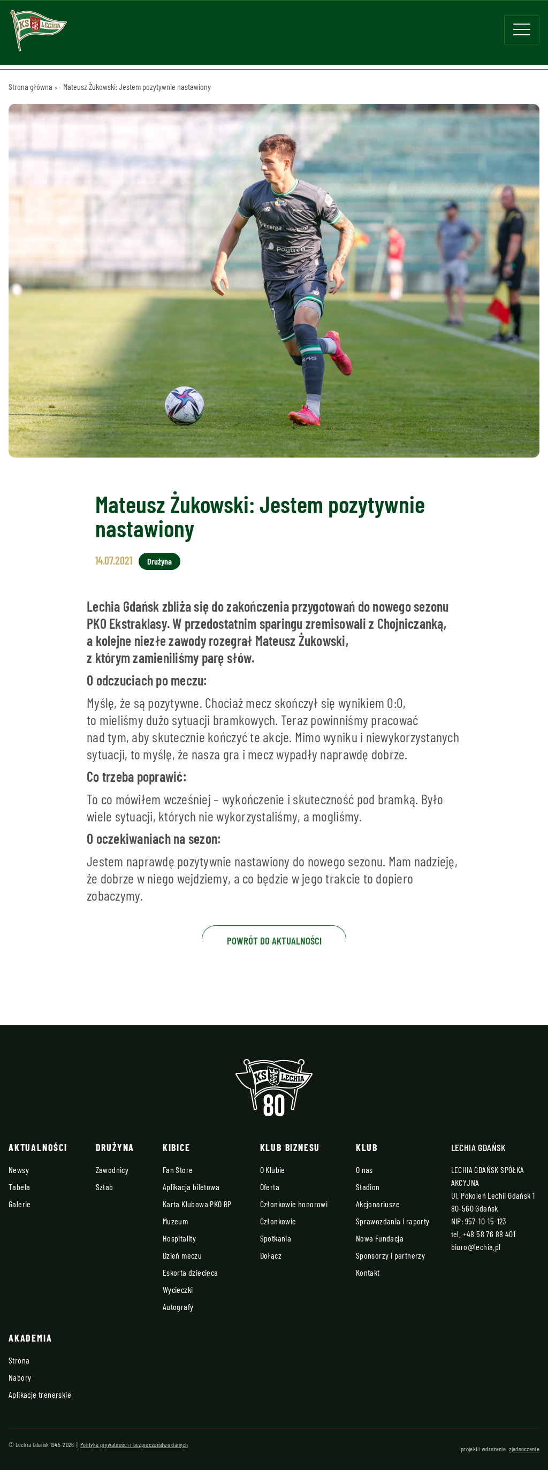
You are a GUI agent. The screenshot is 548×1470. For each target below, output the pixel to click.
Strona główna (30, 86)
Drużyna (159, 561)
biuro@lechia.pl (476, 1246)
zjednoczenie (524, 1448)
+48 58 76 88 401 (489, 1234)
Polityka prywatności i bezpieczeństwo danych (134, 1444)
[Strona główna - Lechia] (38, 34)
